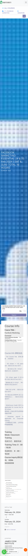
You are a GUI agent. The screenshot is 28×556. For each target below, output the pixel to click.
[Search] (24, 16)
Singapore (21, 13)
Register (14, 315)
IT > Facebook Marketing (7, 12)
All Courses (9, 8)
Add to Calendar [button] (11, 529)
